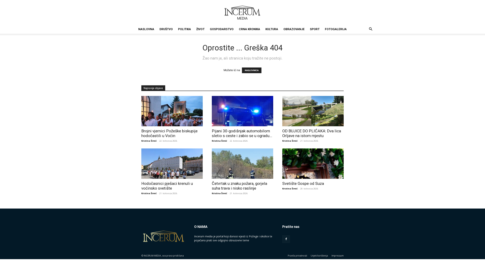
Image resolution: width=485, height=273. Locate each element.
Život (200, 29)
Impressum (338, 255)
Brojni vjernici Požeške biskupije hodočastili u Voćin (169, 133)
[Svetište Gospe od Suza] (313, 163)
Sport (315, 29)
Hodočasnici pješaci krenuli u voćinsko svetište (167, 186)
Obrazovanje (294, 29)
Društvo (166, 29)
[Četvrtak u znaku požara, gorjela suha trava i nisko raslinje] (242, 163)
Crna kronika (249, 29)
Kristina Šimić (149, 140)
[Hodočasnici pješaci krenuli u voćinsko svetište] (172, 163)
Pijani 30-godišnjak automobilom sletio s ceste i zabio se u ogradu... (242, 133)
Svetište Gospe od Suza (303, 183)
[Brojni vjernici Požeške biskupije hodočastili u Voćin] (172, 111)
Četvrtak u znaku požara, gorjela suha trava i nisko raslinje (239, 186)
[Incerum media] (242, 12)
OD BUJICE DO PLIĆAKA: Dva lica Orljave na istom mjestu (311, 133)
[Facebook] (286, 239)
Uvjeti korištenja (319, 255)
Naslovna (146, 29)
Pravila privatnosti (297, 255)
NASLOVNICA (252, 70)
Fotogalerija (336, 29)
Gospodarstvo (222, 29)
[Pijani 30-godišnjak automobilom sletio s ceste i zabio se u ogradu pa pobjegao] (242, 111)
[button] (370, 29)
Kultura (271, 29)
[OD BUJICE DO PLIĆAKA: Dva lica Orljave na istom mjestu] (313, 111)
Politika (184, 29)
